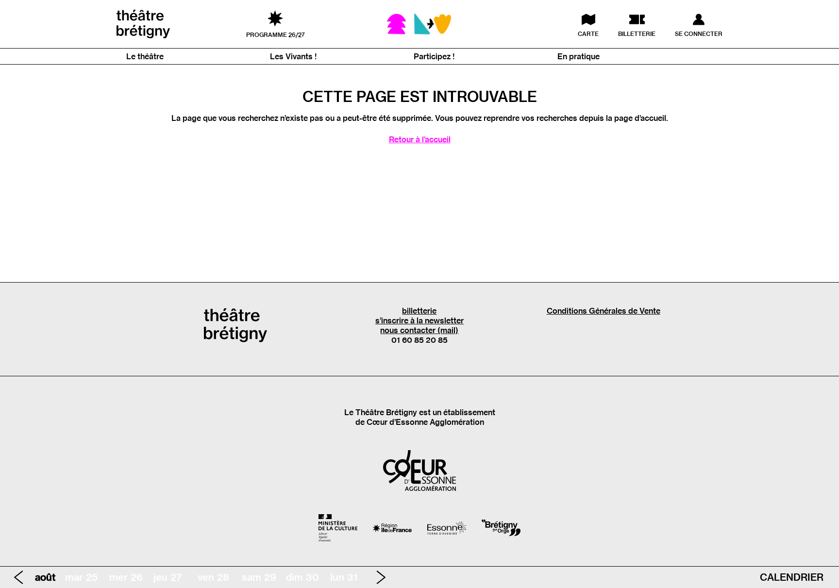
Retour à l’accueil (420, 139)
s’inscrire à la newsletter (419, 320)
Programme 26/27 (275, 34)
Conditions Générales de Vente (603, 311)
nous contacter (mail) (419, 330)
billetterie (419, 311)
